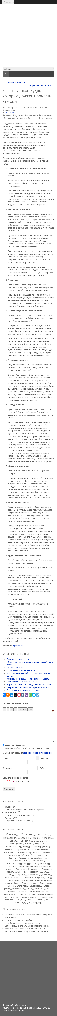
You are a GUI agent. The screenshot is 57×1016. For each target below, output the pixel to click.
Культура (23, 866)
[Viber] (26, 695)
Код (30, 709)
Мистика (26, 880)
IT (19, 880)
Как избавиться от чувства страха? (23, 681)
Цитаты (33, 866)
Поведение (32, 115)
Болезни (45, 869)
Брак (14, 880)
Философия (46, 118)
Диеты (44, 872)
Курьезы (42, 858)
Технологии (15, 860)
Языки (10, 891)
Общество (26, 834)
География (20, 874)
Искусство (45, 877)
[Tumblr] (22, 695)
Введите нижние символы (15, 777)
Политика (10, 886)
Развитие (10, 118)
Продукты (20, 869)
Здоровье (39, 843)
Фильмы (43, 863)
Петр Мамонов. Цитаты (40, 85)
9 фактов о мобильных (16, 82)
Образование (18, 888)
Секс (29, 849)
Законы (8, 874)
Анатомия (8, 852)
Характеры (9, 899)
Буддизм (19, 115)
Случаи (43, 855)
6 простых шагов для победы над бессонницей (29, 684)
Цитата (22, 709)
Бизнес (33, 863)
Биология (25, 840)
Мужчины (32, 852)
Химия (29, 888)
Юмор (28, 843)
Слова (46, 886)
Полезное (9, 112)
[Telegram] (37, 695)
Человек (46, 837)
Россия (34, 855)
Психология (46, 115)
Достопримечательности (27, 897)
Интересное (12, 812)
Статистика (22, 886)
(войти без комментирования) (37, 752)
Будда (8, 115)
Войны (49, 888)
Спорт (17, 883)
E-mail (5, 758)
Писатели (39, 899)
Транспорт (28, 894)
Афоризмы (26, 877)
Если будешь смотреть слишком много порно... (27, 925)
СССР (7, 880)
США (26, 860)
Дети (36, 877)
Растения (7, 894)
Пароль (45, 758)
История (42, 834)
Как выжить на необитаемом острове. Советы (28, 679)
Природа (19, 849)
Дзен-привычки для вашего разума (23, 690)
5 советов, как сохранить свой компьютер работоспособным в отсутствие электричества (27, 930)
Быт (25, 846)
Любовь (22, 858)
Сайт (42, 768)
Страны (24, 837)
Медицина (39, 840)
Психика (44, 866)
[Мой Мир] (11, 695)
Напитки (46, 874)
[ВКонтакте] (4, 695)
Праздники (37, 880)
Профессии (39, 888)
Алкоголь (21, 872)
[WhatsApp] (30, 695)
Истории (9, 869)
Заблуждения (13, 863)
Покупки (20, 899)
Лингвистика (34, 891)
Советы (34, 118)
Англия (30, 899)
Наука (32, 858)
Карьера (17, 894)
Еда (48, 849)
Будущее (26, 902)
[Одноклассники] (8, 695)
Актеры (47, 880)
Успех (45, 846)
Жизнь (8, 877)
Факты (11, 834)
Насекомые (46, 897)
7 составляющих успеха (18, 659)
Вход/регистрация (28, 752)
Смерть (10, 872)
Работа (24, 855)
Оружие (6, 888)
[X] (15, 695)
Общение (38, 849)
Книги (44, 891)
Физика (16, 877)
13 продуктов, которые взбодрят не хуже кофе (29, 687)
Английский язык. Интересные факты (22, 923)
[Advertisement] (28, 35)
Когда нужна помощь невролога (22, 670)
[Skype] (34, 695)
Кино (25, 863)
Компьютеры (35, 886)
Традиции (45, 852)
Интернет (10, 866)
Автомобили (21, 891)
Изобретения (38, 860)
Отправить (9, 789)
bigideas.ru (18, 645)
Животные (12, 855)
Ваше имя (9, 744)
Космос (34, 883)
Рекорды (36, 902)
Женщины (35, 846)
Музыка (8, 883)
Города (25, 883)
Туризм (39, 894)
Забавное (10, 806)
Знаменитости (13, 846)
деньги (8, 849)
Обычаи (12, 858)
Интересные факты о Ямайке (18, 920)
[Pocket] (19, 695)
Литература (45, 883)
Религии (23, 118)
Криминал (33, 872)
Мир (35, 837)
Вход (21, 1010)
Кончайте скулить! (15, 667)
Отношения (33, 869)
